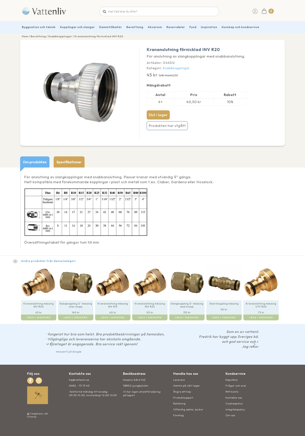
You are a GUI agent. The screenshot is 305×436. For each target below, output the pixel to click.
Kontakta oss (234, 397)
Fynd (192, 27)
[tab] (34, 162)
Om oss (230, 415)
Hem (25, 36)
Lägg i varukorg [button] (39, 317)
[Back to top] (298, 429)
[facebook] (30, 380)
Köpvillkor (232, 379)
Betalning (179, 403)
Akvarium (155, 27)
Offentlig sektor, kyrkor (188, 409)
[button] (51, 344)
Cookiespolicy (234, 403)
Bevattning (134, 27)
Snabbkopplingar (60, 36)
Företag (178, 415)
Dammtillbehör (110, 27)
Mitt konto (232, 391)
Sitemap (32, 416)
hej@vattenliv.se (79, 379)
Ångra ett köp (182, 391)
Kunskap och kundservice (240, 27)
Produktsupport (183, 397)
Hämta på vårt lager (186, 385)
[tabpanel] (152, 211)
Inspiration (209, 27)
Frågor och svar (236, 385)
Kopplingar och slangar (77, 27)
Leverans (179, 379)
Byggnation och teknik (39, 27)
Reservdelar (175, 27)
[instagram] (39, 380)
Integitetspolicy (235, 409)
